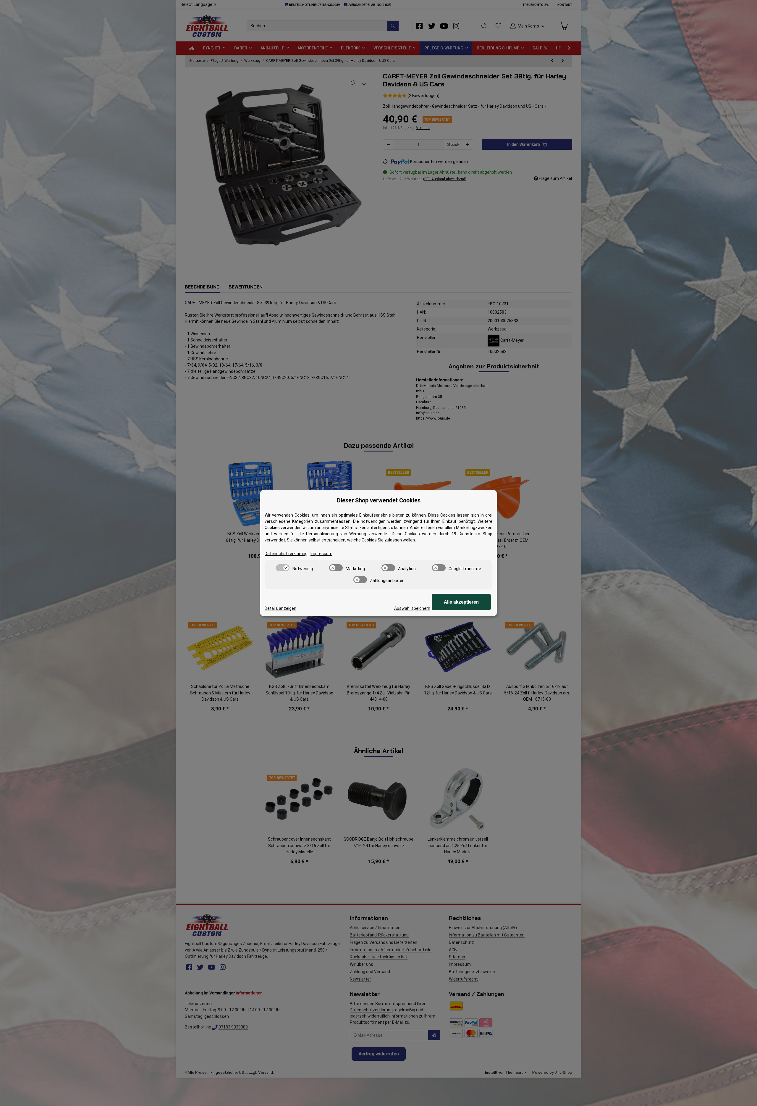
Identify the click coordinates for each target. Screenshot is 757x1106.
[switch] (282, 567)
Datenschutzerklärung (286, 553)
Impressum (321, 553)
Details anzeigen (280, 608)
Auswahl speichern (412, 608)
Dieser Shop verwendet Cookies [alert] (378, 500)
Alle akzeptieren (461, 602)
